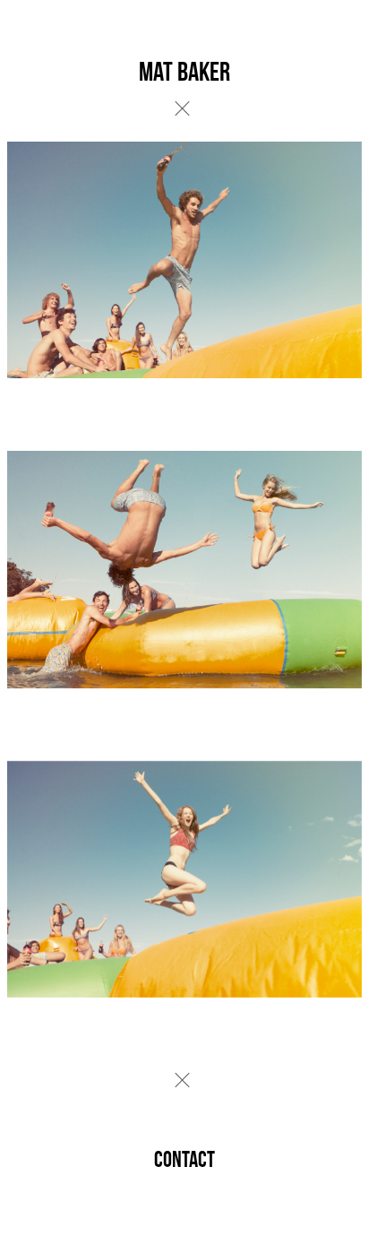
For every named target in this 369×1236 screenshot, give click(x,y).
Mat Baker (184, 71)
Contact (184, 1159)
